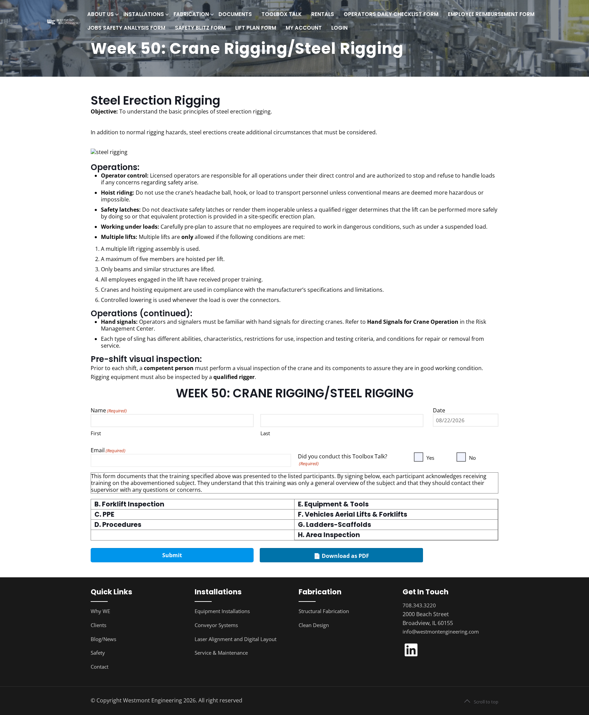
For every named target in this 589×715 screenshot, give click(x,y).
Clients (98, 625)
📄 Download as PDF (341, 556)
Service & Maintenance (221, 652)
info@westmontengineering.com (441, 631)
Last (265, 433)
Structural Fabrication (324, 611)
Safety (98, 652)
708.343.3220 (419, 605)
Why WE (100, 611)
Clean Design (314, 625)
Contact (99, 666)
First (96, 433)
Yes (430, 457)
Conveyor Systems (216, 625)
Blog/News (103, 639)
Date (439, 410)
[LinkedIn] (411, 656)
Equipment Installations (222, 611)
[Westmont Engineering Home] (63, 21)
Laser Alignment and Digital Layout (235, 639)
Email (108, 450)
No (472, 457)
